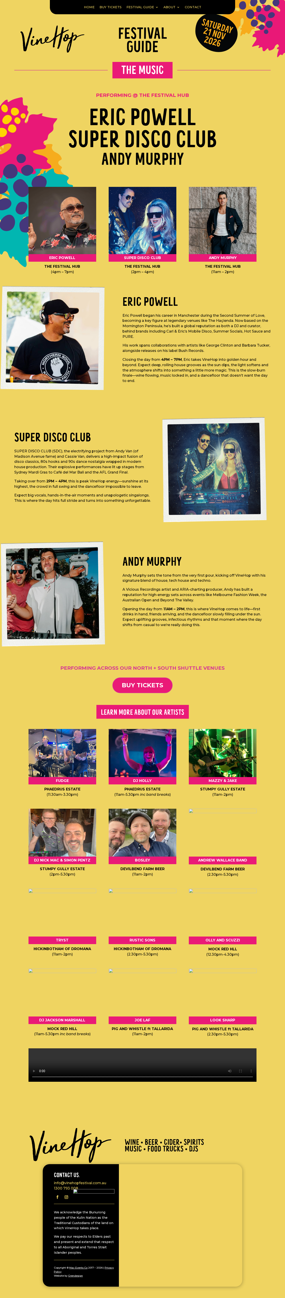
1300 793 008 (66, 1188)
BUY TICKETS (111, 7)
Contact (193, 7)
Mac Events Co (78, 1267)
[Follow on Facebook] (57, 1197)
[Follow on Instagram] (66, 1197)
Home (89, 7)
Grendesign (75, 1275)
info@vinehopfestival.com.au (80, 1183)
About (169, 7)
